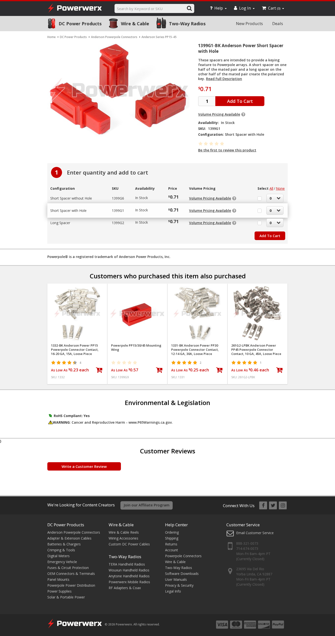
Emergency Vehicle (62, 561)
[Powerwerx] (74, 8)
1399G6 (118, 198)
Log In (245, 8)
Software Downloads (182, 573)
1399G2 (118, 222)
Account (171, 550)
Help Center (176, 525)
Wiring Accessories (123, 538)
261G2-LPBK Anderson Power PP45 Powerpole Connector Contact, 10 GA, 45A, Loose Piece (256, 349)
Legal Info (173, 591)
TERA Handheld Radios (127, 564)
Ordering (172, 532)
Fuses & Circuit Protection (68, 567)
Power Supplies (59, 591)
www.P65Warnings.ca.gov (150, 422)
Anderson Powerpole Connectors (73, 532)
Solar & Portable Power (66, 597)
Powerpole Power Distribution (71, 585)
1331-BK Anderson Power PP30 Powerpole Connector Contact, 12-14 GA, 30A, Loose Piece (195, 349)
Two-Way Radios (187, 24)
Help (218, 8)
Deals (277, 23)
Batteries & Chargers (64, 544)
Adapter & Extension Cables (69, 538)
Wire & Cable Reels (124, 532)
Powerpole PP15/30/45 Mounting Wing (136, 347)
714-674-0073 (247, 548)
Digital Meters (58, 556)
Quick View (77, 289)
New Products (249, 23)
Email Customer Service (255, 532)
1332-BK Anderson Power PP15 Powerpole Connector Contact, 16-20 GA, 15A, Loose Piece (75, 349)
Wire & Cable (135, 24)
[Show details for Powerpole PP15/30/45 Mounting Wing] (137, 313)
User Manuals (176, 579)
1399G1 (118, 210)
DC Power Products (80, 24)
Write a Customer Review (84, 466)
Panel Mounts (58, 579)
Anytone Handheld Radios (129, 576)
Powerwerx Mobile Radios (129, 582)
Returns (171, 544)
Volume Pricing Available (219, 114)
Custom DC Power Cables (129, 544)
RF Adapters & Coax (125, 587)
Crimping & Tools (61, 550)
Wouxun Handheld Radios (129, 570)
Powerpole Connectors (183, 556)
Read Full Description (224, 78)
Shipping (171, 538)
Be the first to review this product (227, 150)
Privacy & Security (179, 585)
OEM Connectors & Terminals (71, 573)
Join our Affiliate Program (146, 504)
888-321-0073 (247, 543)
